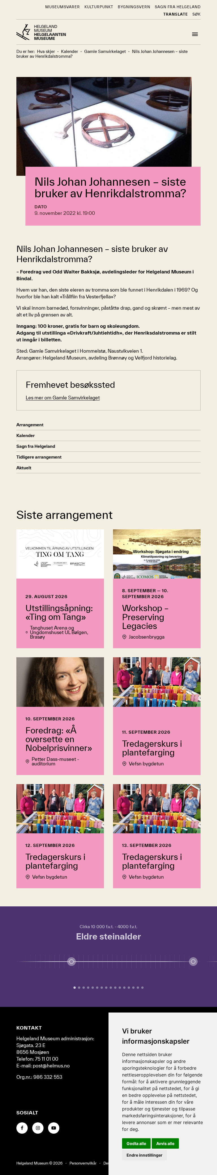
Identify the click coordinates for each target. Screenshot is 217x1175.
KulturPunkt (98, 7)
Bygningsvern (134, 7)
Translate (175, 14)
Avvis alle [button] (165, 1143)
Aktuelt (23, 467)
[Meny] (195, 34)
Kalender (25, 435)
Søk (196, 14)
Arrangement (30, 424)
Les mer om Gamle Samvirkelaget (63, 397)
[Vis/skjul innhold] (193, 961)
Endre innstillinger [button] (144, 1155)
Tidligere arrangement (39, 457)
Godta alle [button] (136, 1143)
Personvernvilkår (83, 1163)
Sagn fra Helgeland (178, 7)
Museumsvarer (62, 7)
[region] (108, 956)
